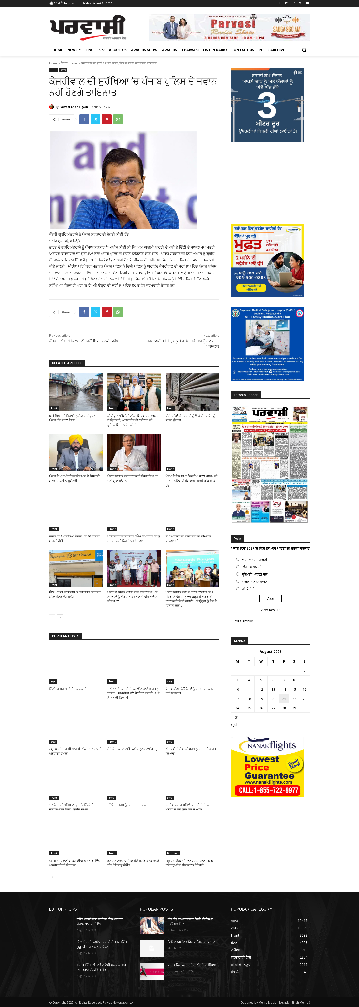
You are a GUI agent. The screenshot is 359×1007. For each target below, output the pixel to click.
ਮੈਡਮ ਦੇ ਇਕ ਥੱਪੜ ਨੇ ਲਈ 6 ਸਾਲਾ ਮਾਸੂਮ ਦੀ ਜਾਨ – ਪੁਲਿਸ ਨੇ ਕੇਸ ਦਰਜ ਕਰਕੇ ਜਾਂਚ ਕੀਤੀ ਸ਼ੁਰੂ (191, 480)
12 (261, 689)
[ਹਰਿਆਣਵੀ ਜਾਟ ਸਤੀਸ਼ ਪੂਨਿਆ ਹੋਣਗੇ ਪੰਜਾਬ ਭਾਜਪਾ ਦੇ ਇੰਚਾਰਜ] (61, 925)
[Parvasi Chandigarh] (52, 106)
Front (74, 63)
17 (237, 698)
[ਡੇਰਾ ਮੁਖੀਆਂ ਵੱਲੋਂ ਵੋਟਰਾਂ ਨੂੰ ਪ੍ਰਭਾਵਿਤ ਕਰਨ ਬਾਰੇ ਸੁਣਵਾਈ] (192, 665)
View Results (270, 609)
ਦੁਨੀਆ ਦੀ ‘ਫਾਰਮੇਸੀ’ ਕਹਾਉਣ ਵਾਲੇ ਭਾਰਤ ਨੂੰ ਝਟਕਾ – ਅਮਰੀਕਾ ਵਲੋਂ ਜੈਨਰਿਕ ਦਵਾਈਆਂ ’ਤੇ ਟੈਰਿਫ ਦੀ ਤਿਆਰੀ (133, 693)
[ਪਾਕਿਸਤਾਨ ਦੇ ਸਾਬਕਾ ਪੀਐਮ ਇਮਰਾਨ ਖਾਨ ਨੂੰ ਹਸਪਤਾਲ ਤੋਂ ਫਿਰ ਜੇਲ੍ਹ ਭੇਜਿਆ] (134, 512)
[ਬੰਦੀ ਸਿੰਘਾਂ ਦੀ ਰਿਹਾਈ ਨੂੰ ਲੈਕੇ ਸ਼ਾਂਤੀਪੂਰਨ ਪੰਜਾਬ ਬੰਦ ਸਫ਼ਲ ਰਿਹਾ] (76, 392)
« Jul (234, 724)
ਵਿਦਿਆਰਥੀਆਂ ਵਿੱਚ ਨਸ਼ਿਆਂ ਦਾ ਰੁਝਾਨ (192, 942)
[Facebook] (280, 3)
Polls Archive (244, 621)
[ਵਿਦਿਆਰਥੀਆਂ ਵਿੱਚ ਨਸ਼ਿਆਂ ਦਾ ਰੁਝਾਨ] (152, 948)
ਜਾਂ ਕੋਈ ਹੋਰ (249, 589)
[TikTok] (293, 3)
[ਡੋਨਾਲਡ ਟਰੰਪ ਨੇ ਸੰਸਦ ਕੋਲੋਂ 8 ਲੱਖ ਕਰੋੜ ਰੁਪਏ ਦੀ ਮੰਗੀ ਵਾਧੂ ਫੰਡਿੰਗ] (134, 836)
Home (53, 63)
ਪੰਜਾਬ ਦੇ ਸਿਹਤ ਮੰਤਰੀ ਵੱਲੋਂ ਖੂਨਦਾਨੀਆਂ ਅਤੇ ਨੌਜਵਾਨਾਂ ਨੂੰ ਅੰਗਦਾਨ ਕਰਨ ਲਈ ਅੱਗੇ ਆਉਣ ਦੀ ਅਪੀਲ (132, 597)
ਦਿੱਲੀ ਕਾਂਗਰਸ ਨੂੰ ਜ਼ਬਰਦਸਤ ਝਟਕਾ (127, 805)
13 (273, 689)
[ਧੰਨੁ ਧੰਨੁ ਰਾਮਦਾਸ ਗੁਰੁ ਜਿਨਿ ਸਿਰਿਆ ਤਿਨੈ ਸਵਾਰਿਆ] (152, 925)
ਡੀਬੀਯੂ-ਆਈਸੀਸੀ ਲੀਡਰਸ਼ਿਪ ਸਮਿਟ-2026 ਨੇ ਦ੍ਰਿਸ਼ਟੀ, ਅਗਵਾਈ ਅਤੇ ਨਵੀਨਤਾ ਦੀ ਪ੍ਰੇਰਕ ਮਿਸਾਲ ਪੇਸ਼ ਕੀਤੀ (132, 420)
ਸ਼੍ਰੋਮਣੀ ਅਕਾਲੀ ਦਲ (254, 574)
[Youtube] (307, 3)
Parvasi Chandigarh (73, 107)
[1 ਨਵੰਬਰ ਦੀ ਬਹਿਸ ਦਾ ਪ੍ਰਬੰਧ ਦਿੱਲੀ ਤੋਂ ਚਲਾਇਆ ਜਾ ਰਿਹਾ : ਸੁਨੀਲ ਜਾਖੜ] (76, 781)
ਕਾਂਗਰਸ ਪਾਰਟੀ (252, 567)
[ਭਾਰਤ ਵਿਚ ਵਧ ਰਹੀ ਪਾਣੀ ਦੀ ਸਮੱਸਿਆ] (152, 971)
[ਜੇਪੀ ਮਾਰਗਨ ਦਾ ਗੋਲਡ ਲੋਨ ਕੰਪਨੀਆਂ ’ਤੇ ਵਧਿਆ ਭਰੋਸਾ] (192, 512)
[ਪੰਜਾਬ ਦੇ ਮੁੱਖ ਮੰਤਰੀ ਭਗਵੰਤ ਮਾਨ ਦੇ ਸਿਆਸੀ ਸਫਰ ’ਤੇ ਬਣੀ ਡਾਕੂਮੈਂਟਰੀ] (76, 452)
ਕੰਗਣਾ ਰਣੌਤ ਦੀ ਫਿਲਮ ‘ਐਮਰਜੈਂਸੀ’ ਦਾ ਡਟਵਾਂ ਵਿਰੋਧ (83, 341)
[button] (304, 50)
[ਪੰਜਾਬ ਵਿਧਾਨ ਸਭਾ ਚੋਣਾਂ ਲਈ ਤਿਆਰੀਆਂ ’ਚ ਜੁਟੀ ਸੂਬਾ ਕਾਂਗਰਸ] (134, 452)
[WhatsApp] (118, 119)
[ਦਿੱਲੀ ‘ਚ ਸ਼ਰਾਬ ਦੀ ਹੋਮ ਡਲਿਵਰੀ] (76, 665)
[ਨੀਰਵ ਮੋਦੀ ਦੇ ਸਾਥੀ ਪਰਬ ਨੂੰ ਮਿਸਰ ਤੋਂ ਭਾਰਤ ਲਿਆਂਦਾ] (192, 725)
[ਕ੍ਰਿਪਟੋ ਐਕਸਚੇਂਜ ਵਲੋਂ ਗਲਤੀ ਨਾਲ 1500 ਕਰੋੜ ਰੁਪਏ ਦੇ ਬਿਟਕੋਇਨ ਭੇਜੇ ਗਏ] (192, 836)
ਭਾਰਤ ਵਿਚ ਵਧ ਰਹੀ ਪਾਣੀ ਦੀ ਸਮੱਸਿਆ (192, 965)
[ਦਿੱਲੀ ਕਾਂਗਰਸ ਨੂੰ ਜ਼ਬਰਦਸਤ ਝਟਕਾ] (134, 781)
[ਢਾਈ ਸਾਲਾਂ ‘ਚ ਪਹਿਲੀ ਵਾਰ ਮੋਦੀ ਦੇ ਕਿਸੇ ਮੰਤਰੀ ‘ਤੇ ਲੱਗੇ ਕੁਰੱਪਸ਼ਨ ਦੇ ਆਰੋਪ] (192, 781)
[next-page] (60, 617)
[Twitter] (300, 3)
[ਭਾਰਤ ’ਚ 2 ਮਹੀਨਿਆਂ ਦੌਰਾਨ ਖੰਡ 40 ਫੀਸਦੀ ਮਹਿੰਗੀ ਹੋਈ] (76, 512)
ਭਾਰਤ (63, 70)
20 (273, 698)
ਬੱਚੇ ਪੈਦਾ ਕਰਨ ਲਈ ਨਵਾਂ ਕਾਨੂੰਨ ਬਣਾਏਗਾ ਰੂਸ (133, 749)
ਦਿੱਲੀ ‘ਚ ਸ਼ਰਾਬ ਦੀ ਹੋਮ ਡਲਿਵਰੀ (67, 689)
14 (284, 689)
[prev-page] (52, 617)
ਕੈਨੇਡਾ (64, 63)
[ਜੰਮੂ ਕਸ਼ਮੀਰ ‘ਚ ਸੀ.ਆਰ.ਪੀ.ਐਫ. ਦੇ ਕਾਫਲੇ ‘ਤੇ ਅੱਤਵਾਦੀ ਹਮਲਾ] (76, 725)
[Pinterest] (107, 119)
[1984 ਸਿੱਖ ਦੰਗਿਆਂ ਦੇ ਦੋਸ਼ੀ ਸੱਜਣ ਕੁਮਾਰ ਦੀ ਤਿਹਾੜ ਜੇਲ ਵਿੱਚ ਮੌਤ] (61, 971)
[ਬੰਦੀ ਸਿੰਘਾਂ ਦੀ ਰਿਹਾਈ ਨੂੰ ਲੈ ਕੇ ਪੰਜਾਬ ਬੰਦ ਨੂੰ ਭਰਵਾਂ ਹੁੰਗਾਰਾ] (192, 392)
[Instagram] (287, 3)
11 (249, 689)
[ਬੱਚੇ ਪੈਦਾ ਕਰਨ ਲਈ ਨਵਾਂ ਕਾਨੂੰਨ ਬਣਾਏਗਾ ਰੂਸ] (134, 725)
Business (173, 853)
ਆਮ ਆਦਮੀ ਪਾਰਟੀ (254, 559)
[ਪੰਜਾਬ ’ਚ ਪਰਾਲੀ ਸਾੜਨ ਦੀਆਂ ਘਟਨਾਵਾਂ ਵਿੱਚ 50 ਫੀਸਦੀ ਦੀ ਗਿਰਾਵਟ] (76, 836)
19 (261, 698)
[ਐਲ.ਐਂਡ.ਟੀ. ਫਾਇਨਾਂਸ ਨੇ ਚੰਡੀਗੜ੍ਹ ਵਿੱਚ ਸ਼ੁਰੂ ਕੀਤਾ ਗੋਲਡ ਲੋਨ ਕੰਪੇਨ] (76, 568)
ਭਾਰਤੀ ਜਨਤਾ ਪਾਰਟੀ (255, 581)
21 (284, 698)
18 (249, 698)
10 (237, 689)
